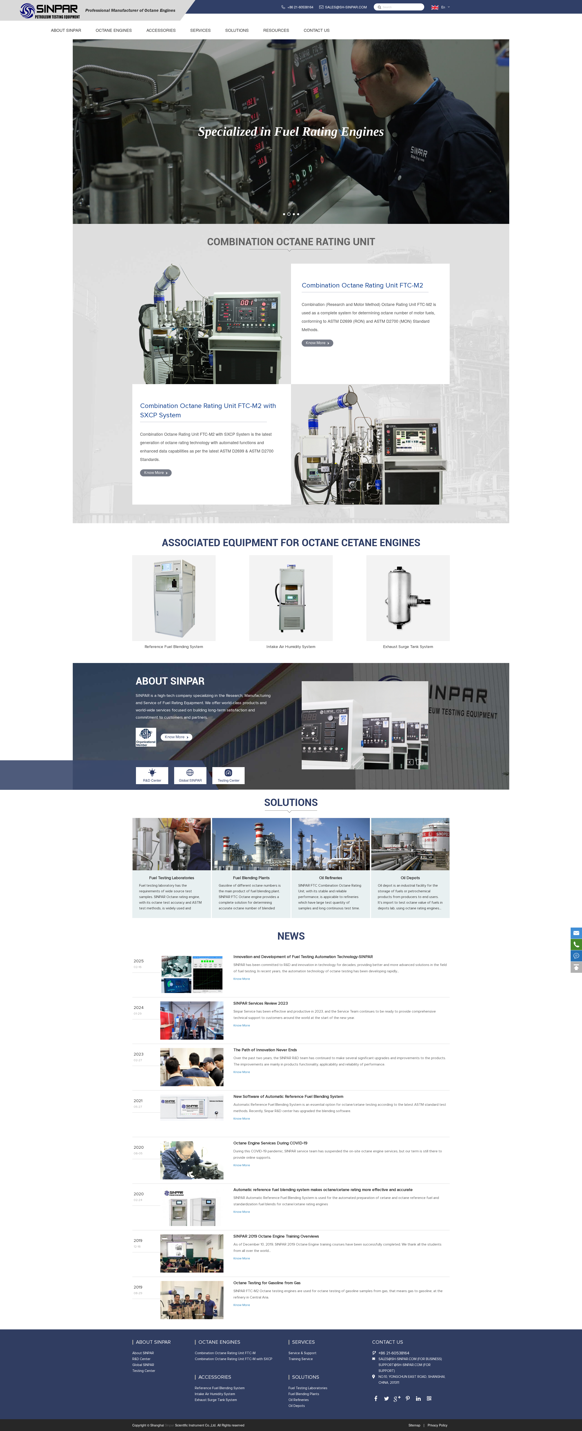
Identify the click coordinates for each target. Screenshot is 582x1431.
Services (200, 30)
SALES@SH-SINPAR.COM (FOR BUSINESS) (410, 1359)
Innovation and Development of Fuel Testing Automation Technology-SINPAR (303, 957)
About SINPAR (66, 30)
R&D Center (152, 780)
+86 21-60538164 (300, 7)
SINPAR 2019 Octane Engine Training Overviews (276, 1236)
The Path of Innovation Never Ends (265, 1050)
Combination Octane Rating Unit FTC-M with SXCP (233, 1359)
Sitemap (415, 1425)
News (291, 936)
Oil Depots (410, 878)
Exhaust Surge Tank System (408, 647)
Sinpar (169, 1425)
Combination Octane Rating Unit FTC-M (225, 1353)
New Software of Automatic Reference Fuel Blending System (288, 1097)
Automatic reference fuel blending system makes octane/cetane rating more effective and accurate (323, 1190)
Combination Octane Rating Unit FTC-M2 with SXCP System (208, 411)
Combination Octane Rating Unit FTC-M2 (362, 285)
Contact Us (317, 30)
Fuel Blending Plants (251, 878)
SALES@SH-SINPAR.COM (346, 7)
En (443, 7)
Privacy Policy (437, 1425)
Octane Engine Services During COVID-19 (270, 1143)
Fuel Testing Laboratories (171, 878)
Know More (316, 343)
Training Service (300, 1359)
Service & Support (302, 1353)
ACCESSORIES (161, 30)
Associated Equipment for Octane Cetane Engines (291, 543)
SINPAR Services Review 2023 (260, 1003)
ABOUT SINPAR (170, 681)
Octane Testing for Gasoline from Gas (267, 1283)
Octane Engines (114, 30)
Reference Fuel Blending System (174, 647)
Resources (276, 30)
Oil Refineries (330, 878)
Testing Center (228, 780)
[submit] (378, 6)
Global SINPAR (190, 780)
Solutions (237, 30)
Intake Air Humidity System (290, 647)
